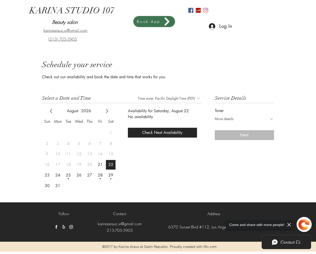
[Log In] (207, 26)
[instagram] (205, 10)
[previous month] (51, 111)
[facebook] (190, 10)
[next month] (107, 111)
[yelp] (198, 10)
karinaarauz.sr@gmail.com (120, 223)
